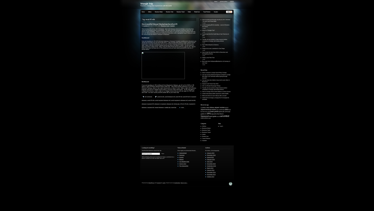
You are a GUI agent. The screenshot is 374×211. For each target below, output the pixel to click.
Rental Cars (197, 12)
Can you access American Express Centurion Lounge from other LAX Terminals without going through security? (216, 76)
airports (226, 107)
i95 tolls (186, 104)
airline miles (205, 107)
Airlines (149, 12)
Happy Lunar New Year (208, 57)
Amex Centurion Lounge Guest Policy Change (214, 72)
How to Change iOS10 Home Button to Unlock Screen (216, 91)
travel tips (173, 107)
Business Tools (169, 12)
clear (217, 109)
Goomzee (181, 155)
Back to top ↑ (184, 183)
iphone (221, 111)
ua (219, 116)
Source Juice (182, 164)
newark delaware (159, 107)
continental (222, 109)
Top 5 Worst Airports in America (210, 45)
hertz (206, 111)
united (226, 116)
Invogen (181, 157)
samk (164, 183)
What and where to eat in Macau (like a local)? (214, 95)
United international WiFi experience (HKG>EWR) (215, 93)
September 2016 (211, 166)
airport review (220, 107)
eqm (230, 109)
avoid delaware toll (170, 96)
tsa (217, 116)
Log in (221, 126)
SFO (205, 113)
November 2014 (211, 174)
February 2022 (211, 159)
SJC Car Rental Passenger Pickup (211, 86)
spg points (214, 114)
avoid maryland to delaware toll (179, 100)
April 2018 (210, 161)
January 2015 (210, 170)
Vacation (216, 12)
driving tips (177, 104)
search (232, 1)
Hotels (189, 12)
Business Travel (180, 12)
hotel (209, 111)
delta (226, 109)
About (215, 1)
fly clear (203, 111)
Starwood (205, 116)
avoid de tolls (160, 96)
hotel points (214, 111)
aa (201, 107)
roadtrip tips (167, 107)
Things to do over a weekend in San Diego (213, 48)
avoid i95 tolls (151, 100)
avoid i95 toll (179, 96)
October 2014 (210, 176)
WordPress (151, 183)
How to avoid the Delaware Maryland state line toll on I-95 (159, 24)
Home (143, 12)
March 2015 (210, 168)
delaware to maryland (160, 104)
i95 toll (182, 104)
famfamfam (177, 183)
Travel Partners (206, 12)
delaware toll (170, 104)
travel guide (212, 116)
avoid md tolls (191, 100)
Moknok (181, 159)
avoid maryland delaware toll (162, 100)
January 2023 (210, 153)
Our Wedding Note (184, 161)
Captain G (146, 26)
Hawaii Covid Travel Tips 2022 (210, 83)
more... (183, 107)
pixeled (159, 183)
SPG (209, 114)
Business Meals (159, 12)
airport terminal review (208, 109)
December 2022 (211, 155)
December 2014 (211, 172)
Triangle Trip (146, 3)
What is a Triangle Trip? (208, 30)
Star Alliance (220, 114)
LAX (226, 111)
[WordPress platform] (230, 185)
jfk (223, 111)
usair (209, 118)
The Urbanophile (183, 166)
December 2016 (211, 164)
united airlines (204, 118)
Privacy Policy (223, 1)
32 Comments (148, 96)
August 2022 (210, 157)
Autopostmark (183, 153)
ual (221, 116)
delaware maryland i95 (148, 104)
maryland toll (150, 107)
